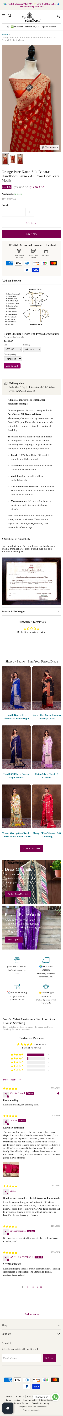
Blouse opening (10, 354)
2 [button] (27, 1287)
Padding (26, 345)
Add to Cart (12, 366)
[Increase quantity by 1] (30, 212)
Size (5, 345)
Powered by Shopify (31, 1410)
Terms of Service (21, 1403)
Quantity (6, 205)
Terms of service (13, 1400)
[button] (5, 159)
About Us (20, 1396)
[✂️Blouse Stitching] (17, 993)
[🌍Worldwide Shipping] (46, 967)
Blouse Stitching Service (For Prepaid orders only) (31, 333)
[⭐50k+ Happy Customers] (46, 993)
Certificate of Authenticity (17, 539)
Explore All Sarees (31, 848)
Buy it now (31, 234)
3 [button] (33, 1287)
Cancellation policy (40, 1403)
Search (9, 1396)
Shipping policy (30, 1400)
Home (5, 34)
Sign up (49, 1358)
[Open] (7, 1408)
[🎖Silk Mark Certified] (17, 967)
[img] (10, 1088)
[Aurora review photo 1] (11, 1169)
